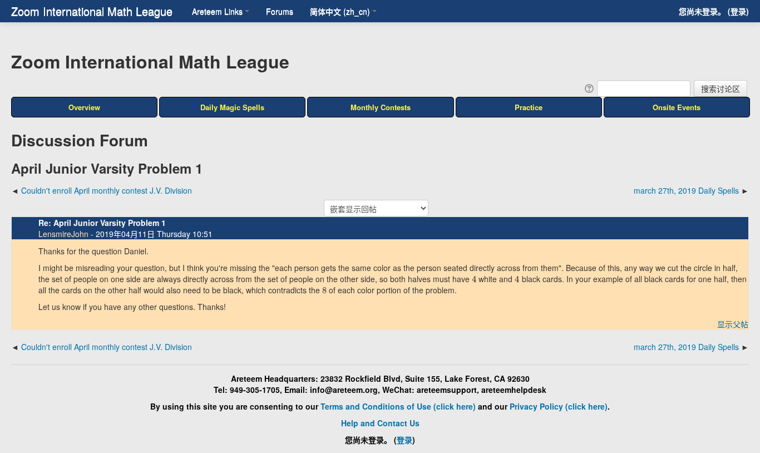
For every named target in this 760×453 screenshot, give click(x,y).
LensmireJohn (63, 233)
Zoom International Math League (91, 11)
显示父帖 (732, 323)
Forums (279, 11)
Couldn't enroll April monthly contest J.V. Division (106, 190)
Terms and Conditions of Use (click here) (398, 406)
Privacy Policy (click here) (559, 406)
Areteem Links (217, 11)
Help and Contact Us (380, 423)
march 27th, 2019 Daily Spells (686, 190)
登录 (738, 11)
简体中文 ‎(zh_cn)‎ (340, 11)
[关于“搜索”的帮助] (588, 87)
